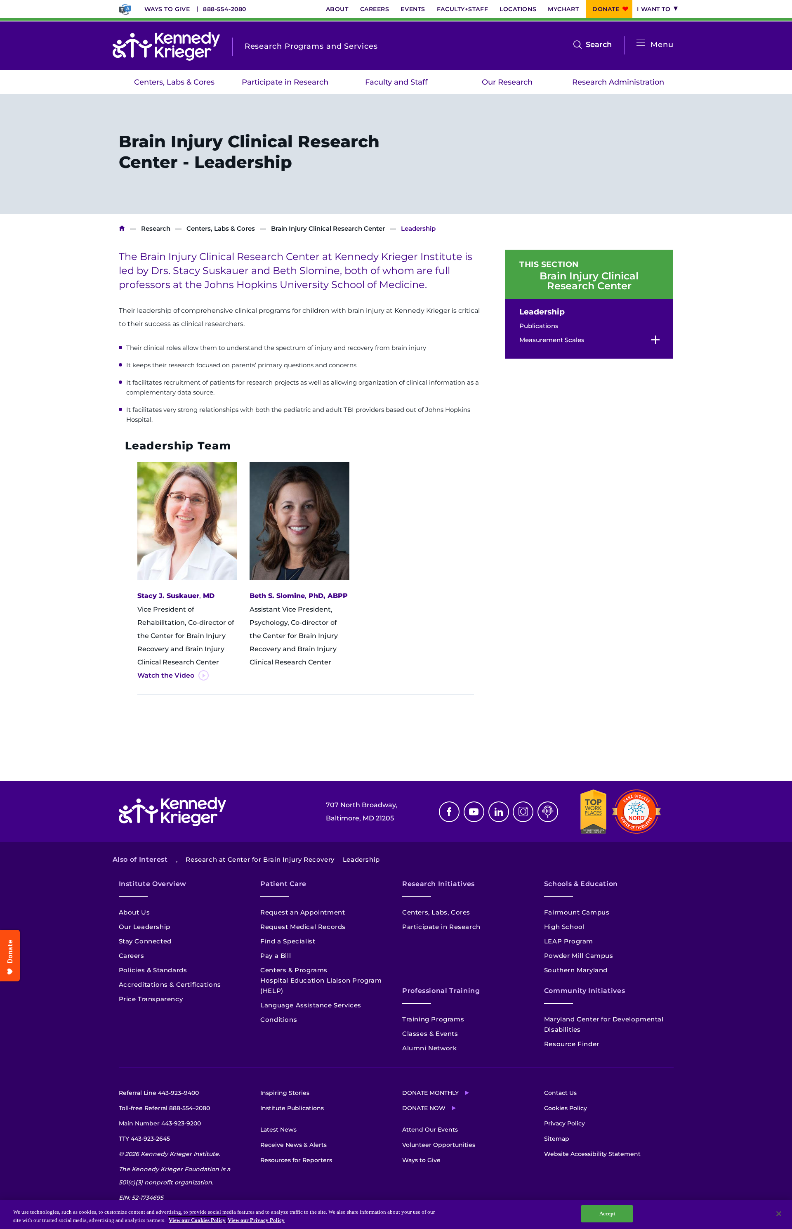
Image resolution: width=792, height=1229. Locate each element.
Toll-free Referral (164, 1108)
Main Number (160, 1123)
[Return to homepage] (166, 46)
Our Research (507, 82)
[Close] (779, 1214)
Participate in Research (285, 82)
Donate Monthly (430, 1093)
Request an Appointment (302, 912)
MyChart (563, 9)
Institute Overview (153, 884)
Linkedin (498, 811)
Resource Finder (571, 1044)
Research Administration (618, 82)
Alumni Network (429, 1048)
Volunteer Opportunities (438, 1145)
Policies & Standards (153, 970)
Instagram (523, 811)
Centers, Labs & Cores (174, 82)
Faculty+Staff (462, 9)
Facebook (449, 811)
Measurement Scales (552, 340)
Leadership (542, 311)
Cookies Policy (565, 1108)
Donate (605, 9)
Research (155, 228)
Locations (518, 9)
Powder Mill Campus (578, 956)
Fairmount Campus (577, 912)
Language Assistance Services (310, 1005)
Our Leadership (144, 927)
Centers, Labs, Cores (436, 912)
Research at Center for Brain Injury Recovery (260, 859)
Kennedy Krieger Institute (122, 228)
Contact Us (560, 1093)
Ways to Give (167, 9)
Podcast (547, 811)
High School (564, 927)
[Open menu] (640, 43)
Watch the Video (165, 675)
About (337, 9)
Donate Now (424, 1108)
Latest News (278, 1129)
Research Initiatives (438, 884)
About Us (134, 912)
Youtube (474, 811)
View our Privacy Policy (256, 1220)
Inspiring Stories (284, 1093)
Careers (374, 9)
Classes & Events (430, 1034)
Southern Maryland (576, 970)
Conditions (278, 1019)
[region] (396, 1214)
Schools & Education (581, 884)
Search (599, 45)
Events (413, 9)
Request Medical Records (303, 927)
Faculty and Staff (396, 82)
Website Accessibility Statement (592, 1154)
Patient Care (283, 884)
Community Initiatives (584, 991)
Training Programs (433, 1019)
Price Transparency (151, 999)
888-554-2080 (224, 9)
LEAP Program (568, 941)
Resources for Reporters (296, 1160)
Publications (539, 326)
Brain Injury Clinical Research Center (328, 228)
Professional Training (441, 991)
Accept (607, 1213)
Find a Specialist (287, 941)
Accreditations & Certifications (170, 984)
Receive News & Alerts (293, 1145)
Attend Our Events (430, 1129)
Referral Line (159, 1093)
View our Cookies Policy (197, 1220)
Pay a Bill (275, 956)
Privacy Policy (564, 1123)
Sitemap (556, 1138)
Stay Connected (145, 941)
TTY (144, 1138)
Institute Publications (292, 1108)
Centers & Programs (294, 970)
